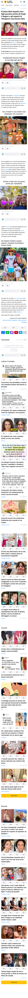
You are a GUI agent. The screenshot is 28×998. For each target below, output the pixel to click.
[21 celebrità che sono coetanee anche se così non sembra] (14, 425)
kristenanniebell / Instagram (10, 320)
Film (2, 709)
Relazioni (3, 950)
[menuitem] (2, 5)
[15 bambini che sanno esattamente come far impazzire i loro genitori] (14, 399)
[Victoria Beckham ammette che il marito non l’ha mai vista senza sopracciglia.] (14, 846)
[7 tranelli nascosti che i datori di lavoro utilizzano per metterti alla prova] (14, 748)
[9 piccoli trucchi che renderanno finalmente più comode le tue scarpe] (14, 507)
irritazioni (19, 312)
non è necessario (18, 298)
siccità (22, 230)
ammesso (23, 103)
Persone (3, 8)
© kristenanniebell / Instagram (7, 80)
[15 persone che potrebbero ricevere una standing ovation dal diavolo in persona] (14, 371)
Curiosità (3, 389)
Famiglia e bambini (5, 415)
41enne (8, 226)
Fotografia (3, 737)
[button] (5, 327)
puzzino (6, 169)
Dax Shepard (15, 95)
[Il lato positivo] (8, 2)
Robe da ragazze (5, 791)
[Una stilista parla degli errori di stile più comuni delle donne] (14, 776)
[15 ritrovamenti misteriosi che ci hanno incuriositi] (14, 664)
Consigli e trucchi (5, 524)
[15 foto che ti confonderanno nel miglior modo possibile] (14, 638)
